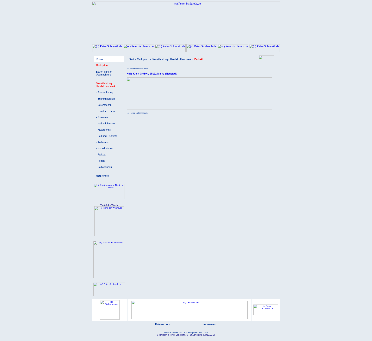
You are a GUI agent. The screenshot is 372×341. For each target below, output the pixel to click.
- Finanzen (102, 117)
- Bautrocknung (104, 92)
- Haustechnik (103, 129)
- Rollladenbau (104, 167)
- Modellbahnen (104, 148)
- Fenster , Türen (105, 111)
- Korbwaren (102, 142)
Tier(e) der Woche (109, 205)
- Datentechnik (104, 104)
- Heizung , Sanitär (106, 135)
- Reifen (100, 160)
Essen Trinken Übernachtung (104, 73)
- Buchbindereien (105, 98)
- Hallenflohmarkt (105, 123)
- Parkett (101, 154)
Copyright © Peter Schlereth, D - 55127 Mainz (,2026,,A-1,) (186, 335)
